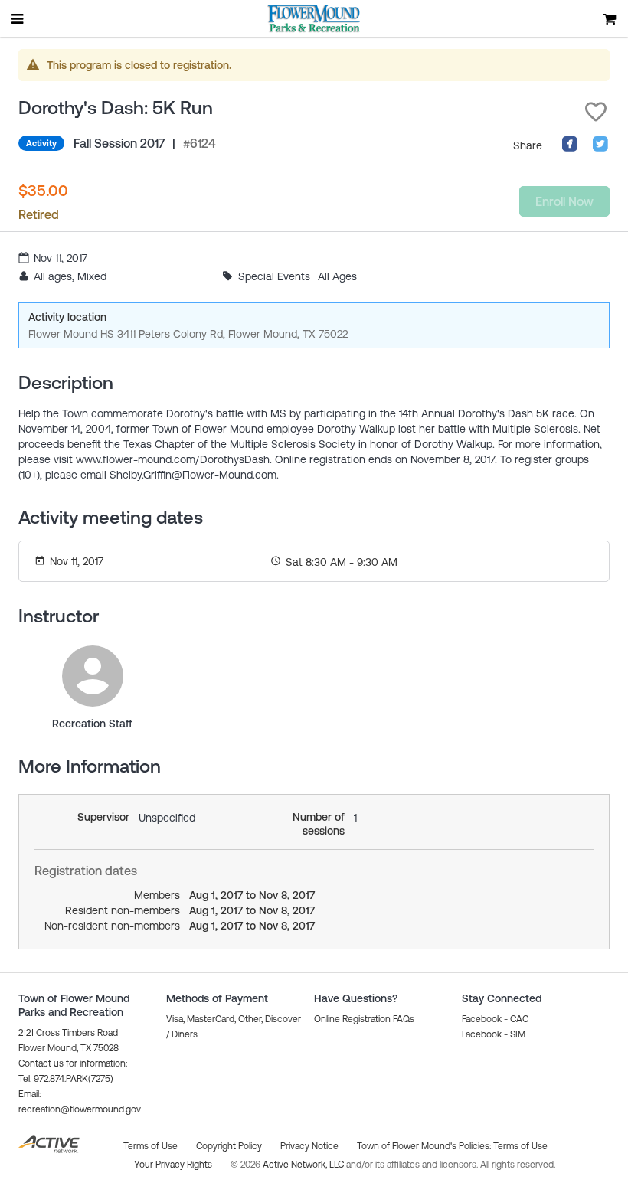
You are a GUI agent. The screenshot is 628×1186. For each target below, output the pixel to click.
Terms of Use (520, 1146)
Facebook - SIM (493, 1034)
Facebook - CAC (495, 1019)
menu (18, 18)
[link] (92, 676)
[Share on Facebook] (570, 148)
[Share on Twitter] (600, 148)
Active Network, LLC (304, 1164)
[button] (596, 112)
